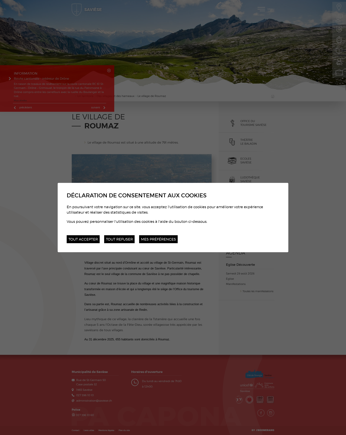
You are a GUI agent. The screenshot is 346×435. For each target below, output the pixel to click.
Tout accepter (83, 239)
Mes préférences (158, 239)
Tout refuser (119, 239)
